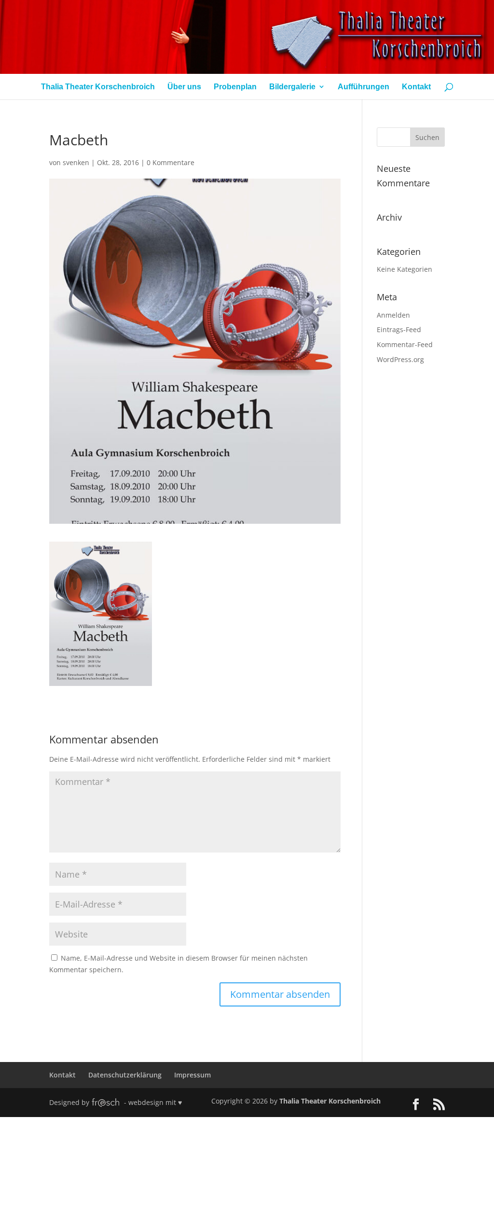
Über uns (184, 87)
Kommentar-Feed (405, 344)
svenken (76, 162)
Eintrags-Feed (399, 329)
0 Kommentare (170, 162)
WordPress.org (400, 359)
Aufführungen (363, 87)
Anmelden (393, 315)
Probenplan (235, 87)
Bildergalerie (292, 87)
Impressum (192, 1074)
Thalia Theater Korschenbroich (98, 87)
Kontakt (416, 87)
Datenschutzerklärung (125, 1074)
